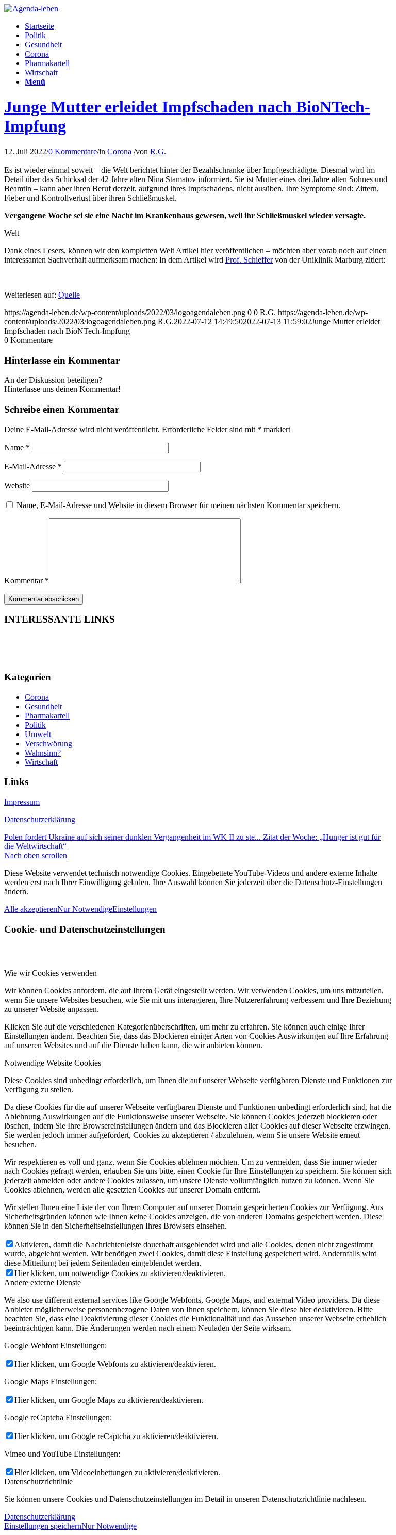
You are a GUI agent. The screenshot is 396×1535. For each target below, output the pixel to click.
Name (17, 447)
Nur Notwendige (84, 909)
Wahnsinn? (43, 752)
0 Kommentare (72, 151)
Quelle (69, 294)
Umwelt (38, 734)
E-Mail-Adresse (33, 466)
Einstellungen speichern (42, 1526)
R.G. (158, 151)
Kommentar (26, 580)
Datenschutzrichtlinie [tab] (38, 1481)
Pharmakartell (47, 715)
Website (17, 485)
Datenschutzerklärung (39, 819)
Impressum (22, 801)
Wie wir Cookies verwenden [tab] (50, 973)
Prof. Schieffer (249, 259)
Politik (35, 725)
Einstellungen (134, 909)
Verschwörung (48, 743)
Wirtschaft (41, 762)
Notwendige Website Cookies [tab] (52, 1062)
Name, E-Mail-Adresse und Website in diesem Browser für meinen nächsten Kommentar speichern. (178, 505)
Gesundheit (43, 706)
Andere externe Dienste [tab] (42, 1282)
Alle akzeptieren (30, 909)
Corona (119, 151)
